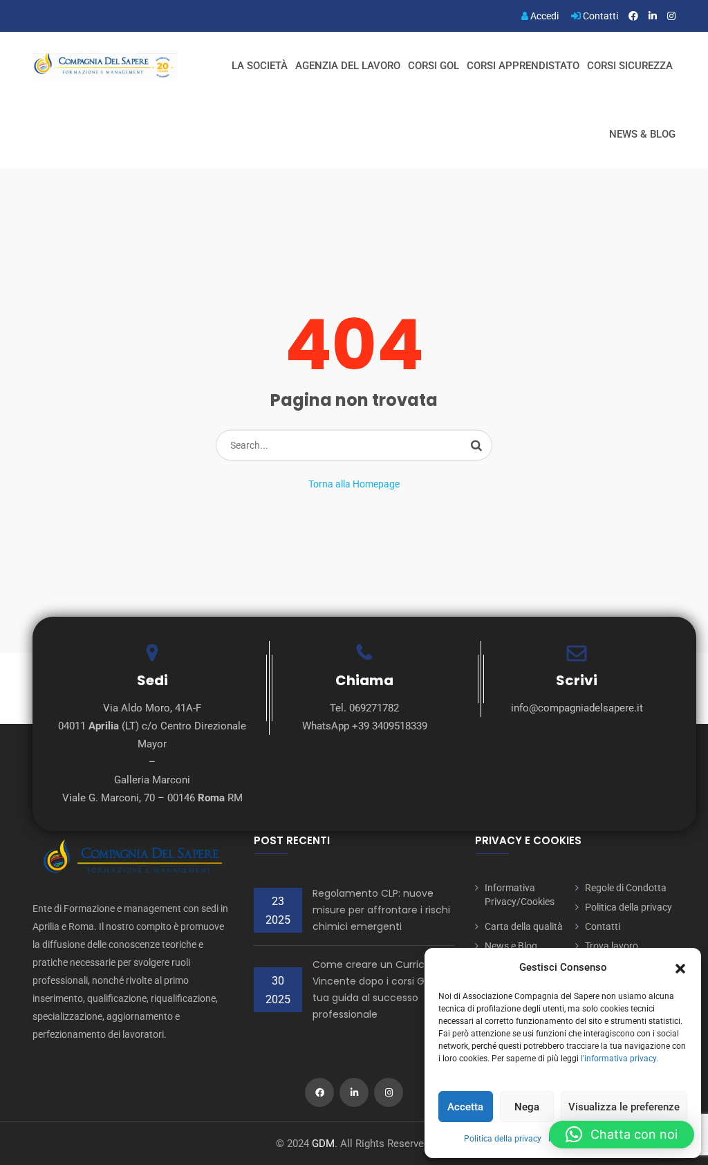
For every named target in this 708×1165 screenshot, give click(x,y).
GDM (323, 1143)
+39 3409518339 (389, 726)
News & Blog (642, 134)
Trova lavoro (611, 945)
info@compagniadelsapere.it (577, 708)
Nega (526, 1107)
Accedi (543, 15)
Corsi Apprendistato (523, 65)
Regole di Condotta (626, 887)
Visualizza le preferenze (624, 1107)
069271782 (374, 708)
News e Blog (511, 945)
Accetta (465, 1107)
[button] (680, 967)
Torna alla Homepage (354, 484)
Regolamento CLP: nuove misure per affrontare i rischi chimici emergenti (381, 909)
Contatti (599, 15)
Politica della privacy (502, 1139)
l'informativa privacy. (619, 1058)
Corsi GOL (433, 65)
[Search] (476, 445)
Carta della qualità (524, 926)
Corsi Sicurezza (630, 65)
